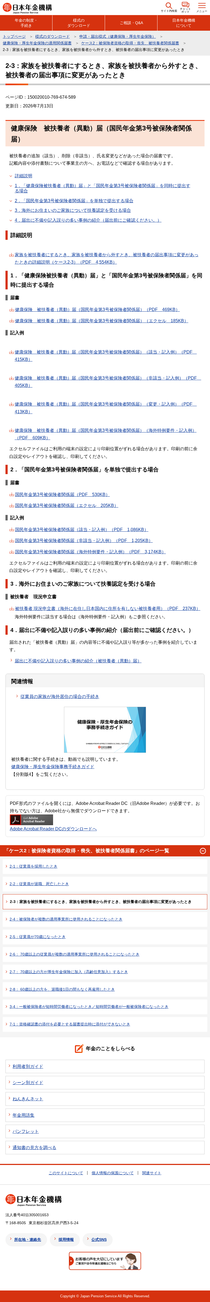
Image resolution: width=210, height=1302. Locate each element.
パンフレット (26, 1131)
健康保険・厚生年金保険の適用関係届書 (37, 43)
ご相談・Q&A (131, 23)
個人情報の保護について (113, 1173)
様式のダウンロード (78, 22)
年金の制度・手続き (26, 22)
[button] (169, 7)
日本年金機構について (183, 22)
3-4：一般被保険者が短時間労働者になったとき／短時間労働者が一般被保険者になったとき (89, 1006)
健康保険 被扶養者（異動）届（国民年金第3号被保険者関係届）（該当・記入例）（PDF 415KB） (106, 356)
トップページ (14, 36)
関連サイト (151, 1173)
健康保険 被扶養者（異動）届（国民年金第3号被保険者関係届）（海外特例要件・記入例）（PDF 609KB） (106, 434)
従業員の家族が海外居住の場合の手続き (60, 696)
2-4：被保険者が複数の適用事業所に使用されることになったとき (66, 919)
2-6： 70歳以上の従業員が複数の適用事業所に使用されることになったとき (74, 954)
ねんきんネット (28, 1098)
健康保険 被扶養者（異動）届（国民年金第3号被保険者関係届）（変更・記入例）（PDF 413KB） (106, 408)
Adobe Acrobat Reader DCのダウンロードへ (53, 829)
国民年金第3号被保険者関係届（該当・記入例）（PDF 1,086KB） (81, 529)
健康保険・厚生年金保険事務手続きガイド (52, 766)
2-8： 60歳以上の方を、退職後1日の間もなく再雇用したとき (62, 989)
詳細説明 (23, 175)
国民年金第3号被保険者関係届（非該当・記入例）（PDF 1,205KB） (84, 540)
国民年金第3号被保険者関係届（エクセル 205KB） (66, 505)
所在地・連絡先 (27, 1239)
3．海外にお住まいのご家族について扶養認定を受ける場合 (73, 210)
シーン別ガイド (28, 1082)
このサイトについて (66, 1173)
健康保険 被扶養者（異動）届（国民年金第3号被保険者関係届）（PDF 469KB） (97, 309)
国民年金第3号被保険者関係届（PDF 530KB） (62, 494)
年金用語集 (23, 1115)
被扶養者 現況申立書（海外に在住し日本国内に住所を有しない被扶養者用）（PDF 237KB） (107, 608)
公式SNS (99, 1239)
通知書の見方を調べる (34, 1147)
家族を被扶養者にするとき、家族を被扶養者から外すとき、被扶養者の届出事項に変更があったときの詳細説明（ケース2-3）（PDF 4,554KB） (107, 258)
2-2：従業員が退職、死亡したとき (39, 884)
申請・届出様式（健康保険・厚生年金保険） (117, 36)
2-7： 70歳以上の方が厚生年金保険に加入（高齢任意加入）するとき (69, 972)
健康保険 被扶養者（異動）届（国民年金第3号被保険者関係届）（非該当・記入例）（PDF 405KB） (108, 382)
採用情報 (66, 1239)
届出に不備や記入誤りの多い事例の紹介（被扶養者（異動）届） (78, 661)
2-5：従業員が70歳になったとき (38, 937)
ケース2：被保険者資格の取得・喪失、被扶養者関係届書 (130, 43)
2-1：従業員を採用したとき (33, 866)
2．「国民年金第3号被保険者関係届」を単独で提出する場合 (74, 200)
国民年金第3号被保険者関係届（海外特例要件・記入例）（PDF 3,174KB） (90, 551)
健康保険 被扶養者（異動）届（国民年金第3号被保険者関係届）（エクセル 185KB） (101, 320)
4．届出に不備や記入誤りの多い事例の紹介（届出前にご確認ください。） (88, 220)
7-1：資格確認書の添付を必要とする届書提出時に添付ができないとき (70, 1024)
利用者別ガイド (28, 1066)
